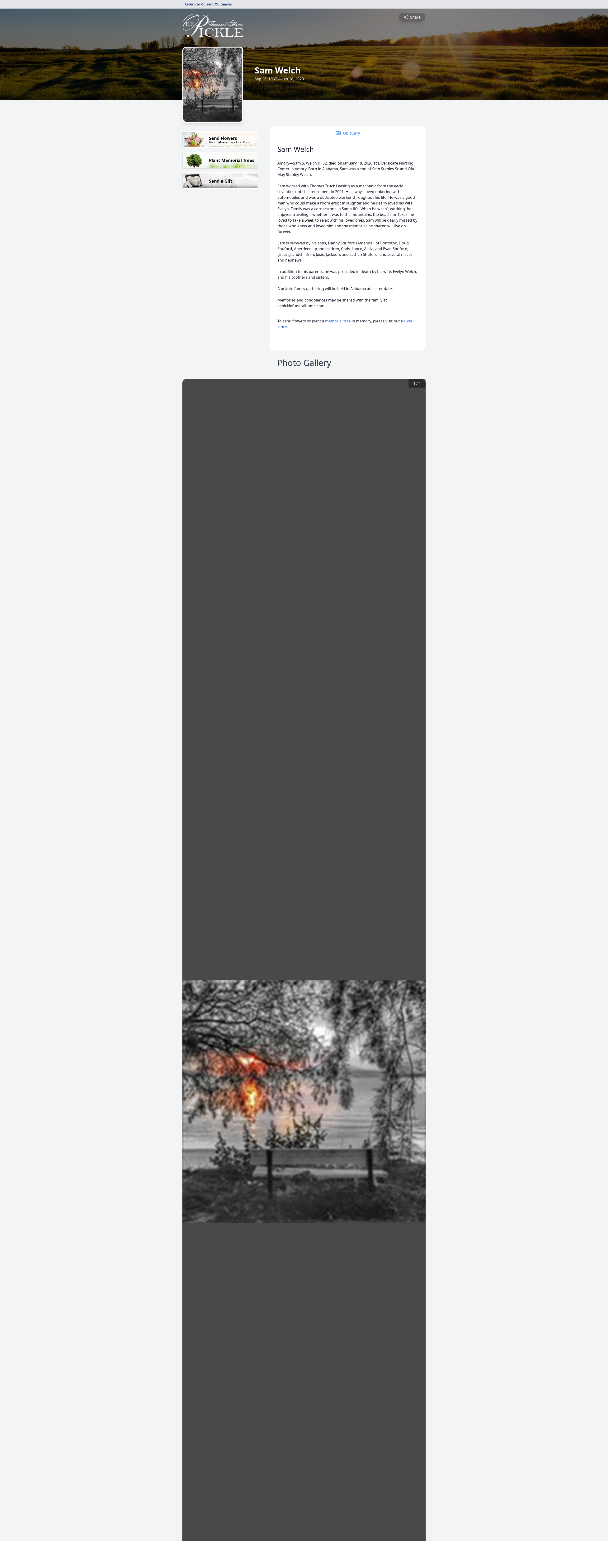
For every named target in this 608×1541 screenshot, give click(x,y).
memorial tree (338, 321)
